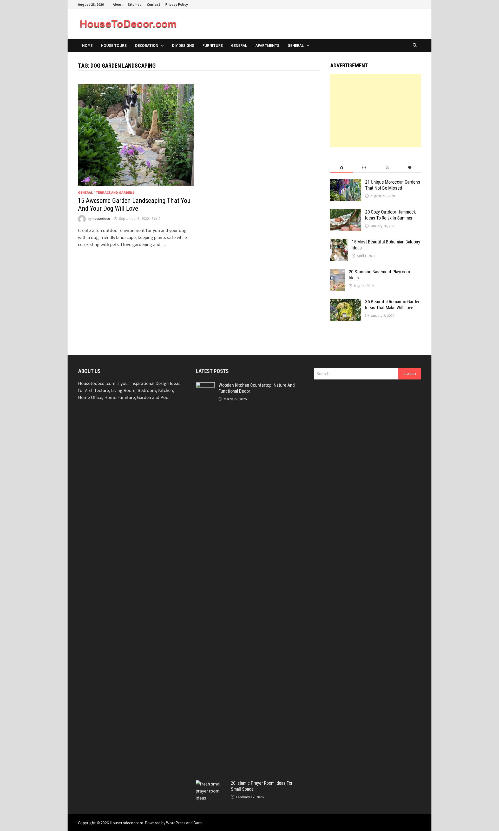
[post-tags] (409, 168)
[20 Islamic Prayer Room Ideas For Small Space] (211, 784)
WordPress (175, 822)
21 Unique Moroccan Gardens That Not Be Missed (392, 185)
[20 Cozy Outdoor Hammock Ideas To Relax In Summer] (345, 213)
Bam (197, 822)
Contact (153, 4)
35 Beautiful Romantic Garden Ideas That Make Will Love (393, 304)
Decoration (146, 45)
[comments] (387, 168)
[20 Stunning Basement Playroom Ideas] (337, 272)
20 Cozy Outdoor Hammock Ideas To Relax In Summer (390, 215)
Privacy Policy (176, 4)
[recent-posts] (364, 168)
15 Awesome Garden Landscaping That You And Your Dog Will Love (134, 204)
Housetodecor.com (126, 822)
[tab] (341, 168)
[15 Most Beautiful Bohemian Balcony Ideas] (339, 243)
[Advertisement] (375, 110)
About (118, 4)
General (239, 45)
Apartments (267, 45)
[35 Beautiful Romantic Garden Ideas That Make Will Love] (345, 302)
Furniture (212, 45)
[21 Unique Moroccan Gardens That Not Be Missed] (345, 183)
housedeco (101, 218)
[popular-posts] (341, 168)
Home (87, 45)
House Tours (114, 45)
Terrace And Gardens (115, 192)
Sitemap (135, 4)
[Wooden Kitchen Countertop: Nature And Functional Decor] (205, 386)
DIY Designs (183, 45)
